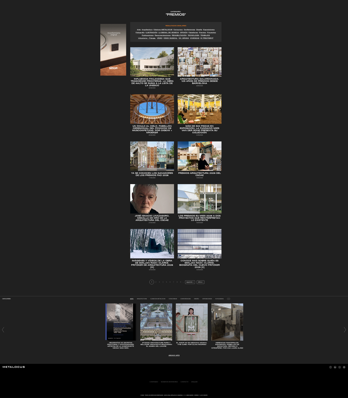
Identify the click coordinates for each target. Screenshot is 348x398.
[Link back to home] (14, 367)
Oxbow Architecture (150, 110)
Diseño (196, 298)
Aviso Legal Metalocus (170, 395)
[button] (3, 329)
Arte (131, 298)
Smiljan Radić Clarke (159, 241)
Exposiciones (207, 298)
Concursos (173, 298)
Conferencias (185, 298)
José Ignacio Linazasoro (146, 194)
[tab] (131, 298)
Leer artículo (152, 65)
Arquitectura (142, 298)
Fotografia (219, 298)
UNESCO (140, 60)
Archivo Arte (174, 355)
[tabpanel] (174, 330)
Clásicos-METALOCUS (157, 298)
